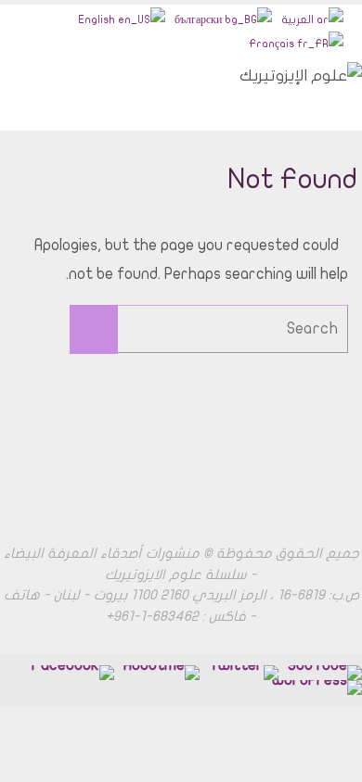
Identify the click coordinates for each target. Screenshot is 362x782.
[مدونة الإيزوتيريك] (317, 687)
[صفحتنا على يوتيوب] (325, 672)
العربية (299, 19)
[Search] (94, 329)
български (200, 19)
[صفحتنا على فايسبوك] (161, 672)
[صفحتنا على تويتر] (243, 672)
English (98, 19)
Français (273, 43)
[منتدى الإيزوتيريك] (72, 672)
